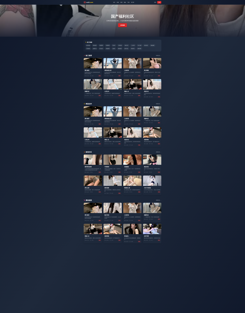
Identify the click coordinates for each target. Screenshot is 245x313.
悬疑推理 (120, 48)
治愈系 (113, 48)
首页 (114, 2)
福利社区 (126, 45)
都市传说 (126, 48)
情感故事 (107, 48)
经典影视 (107, 45)
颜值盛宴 (152, 45)
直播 (121, 2)
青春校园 (94, 45)
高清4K (113, 45)
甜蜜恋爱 (139, 48)
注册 (159, 2)
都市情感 (88, 45)
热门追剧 (139, 45)
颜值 (125, 2)
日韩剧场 (120, 45)
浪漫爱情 (101, 45)
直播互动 (94, 48)
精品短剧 (146, 45)
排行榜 (132, 2)
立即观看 (122, 25)
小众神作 (133, 45)
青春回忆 (133, 48)
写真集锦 (88, 48)
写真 (128, 2)
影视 (118, 2)
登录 (155, 2)
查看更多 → (158, 55)
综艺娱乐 (101, 48)
